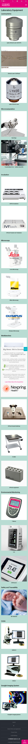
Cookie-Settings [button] (14, 735)
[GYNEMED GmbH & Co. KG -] (5, 5)
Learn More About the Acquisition (14, 382)
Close (25, 349)
